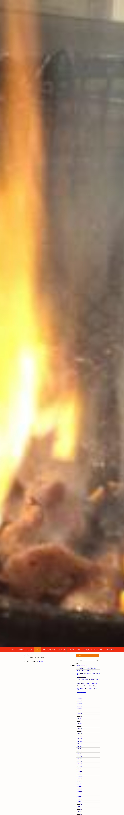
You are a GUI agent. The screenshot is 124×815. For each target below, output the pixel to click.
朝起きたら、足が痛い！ (81, 677)
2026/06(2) (79, 703)
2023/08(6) (79, 789)
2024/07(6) (79, 761)
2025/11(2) (79, 721)
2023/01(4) (79, 806)
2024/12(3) (79, 748)
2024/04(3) (79, 768)
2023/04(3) (79, 799)
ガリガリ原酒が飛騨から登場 (34, 657)
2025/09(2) (79, 726)
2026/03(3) (79, 711)
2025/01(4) (79, 746)
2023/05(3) (79, 796)
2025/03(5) (79, 741)
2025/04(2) (79, 738)
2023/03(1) (79, 801)
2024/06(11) (79, 763)
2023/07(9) (79, 791)
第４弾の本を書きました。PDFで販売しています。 (86, 670)
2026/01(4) (79, 716)
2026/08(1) (79, 698)
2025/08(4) (79, 728)
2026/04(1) (79, 708)
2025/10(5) (79, 723)
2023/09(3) (79, 786)
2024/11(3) (79, 751)
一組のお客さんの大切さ (81, 692)
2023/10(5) (79, 784)
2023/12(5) (79, 778)
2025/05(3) (79, 736)
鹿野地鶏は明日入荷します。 (82, 665)
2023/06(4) (79, 794)
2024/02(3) (79, 773)
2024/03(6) (79, 771)
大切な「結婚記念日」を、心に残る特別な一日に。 (86, 668)
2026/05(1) (79, 706)
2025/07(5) (79, 731)
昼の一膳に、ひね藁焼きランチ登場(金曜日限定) (86, 685)
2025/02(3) (79, 743)
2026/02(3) (79, 713)
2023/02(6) (79, 804)
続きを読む (41, 661)
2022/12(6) (79, 809)
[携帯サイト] (72, 665)
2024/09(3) (79, 756)
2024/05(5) (79, 766)
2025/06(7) (79, 733)
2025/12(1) (79, 718)
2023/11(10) (79, 781)
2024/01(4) (79, 776)
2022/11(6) (79, 811)
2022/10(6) (79, 814)
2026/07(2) (79, 701)
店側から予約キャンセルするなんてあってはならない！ (87, 683)
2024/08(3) (79, 758)
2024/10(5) (79, 753)
